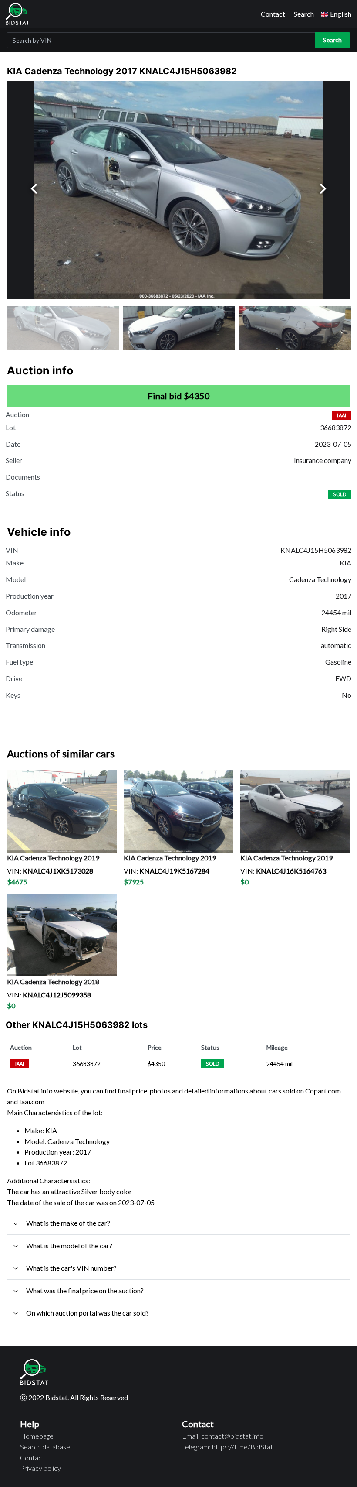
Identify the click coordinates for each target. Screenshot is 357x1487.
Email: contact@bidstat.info (222, 1436)
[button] (336, 14)
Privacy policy (40, 1468)
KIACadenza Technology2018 (53, 981)
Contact (273, 14)
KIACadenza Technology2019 (53, 857)
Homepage (37, 1436)
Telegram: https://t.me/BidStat (227, 1446)
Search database (45, 1446)
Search (304, 14)
